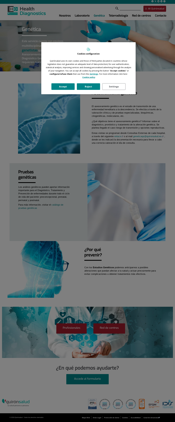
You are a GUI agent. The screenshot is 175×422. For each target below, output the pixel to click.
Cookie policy (88, 77)
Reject (88, 86)
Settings (114, 86)
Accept (63, 86)
